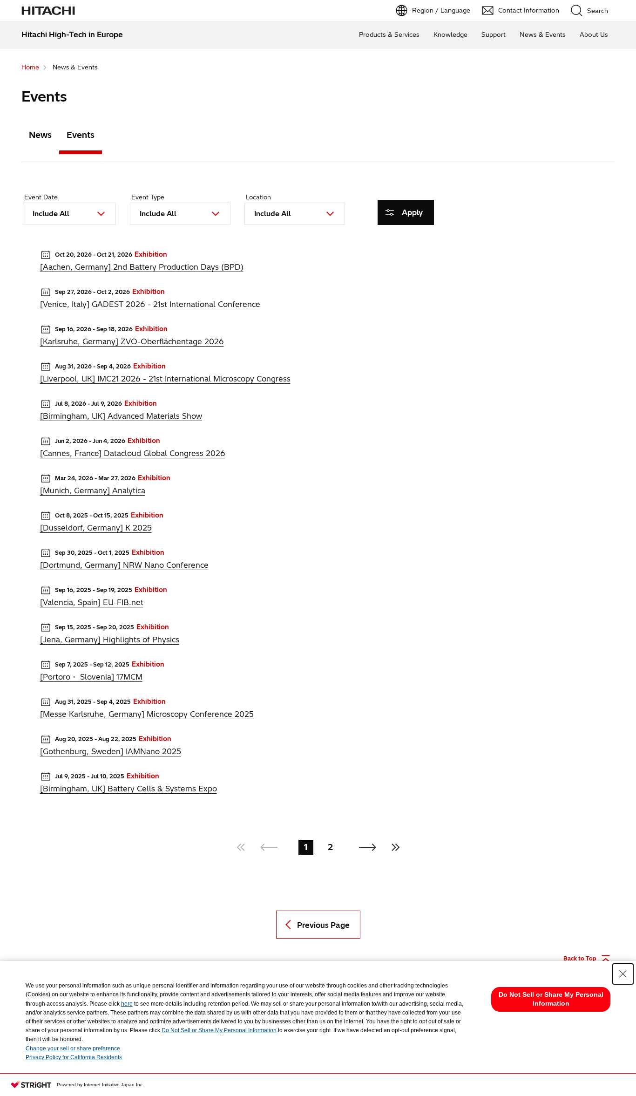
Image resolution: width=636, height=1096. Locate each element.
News (40, 134)
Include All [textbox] (51, 213)
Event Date (41, 197)
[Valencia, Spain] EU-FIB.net (91, 602)
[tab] (40, 137)
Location (258, 197)
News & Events (543, 34)
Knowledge (450, 34)
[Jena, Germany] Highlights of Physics (109, 639)
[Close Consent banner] (623, 974)
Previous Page (323, 925)
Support (493, 34)
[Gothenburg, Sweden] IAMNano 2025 (110, 751)
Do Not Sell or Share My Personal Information (219, 1030)
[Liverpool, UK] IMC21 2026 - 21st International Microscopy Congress (165, 378)
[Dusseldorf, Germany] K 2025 (96, 527)
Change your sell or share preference (73, 1048)
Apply (412, 212)
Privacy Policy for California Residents (74, 1057)
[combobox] (69, 214)
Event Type (147, 197)
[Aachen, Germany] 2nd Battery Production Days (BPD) (142, 267)
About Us (594, 34)
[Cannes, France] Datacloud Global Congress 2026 (132, 453)
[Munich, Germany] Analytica (92, 490)
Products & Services (389, 34)
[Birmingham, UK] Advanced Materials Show (121, 416)
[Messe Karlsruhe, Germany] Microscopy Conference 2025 (147, 714)
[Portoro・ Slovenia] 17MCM (91, 676)
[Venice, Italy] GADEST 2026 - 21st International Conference (150, 304)
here (127, 1004)
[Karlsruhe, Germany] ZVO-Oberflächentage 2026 (132, 341)
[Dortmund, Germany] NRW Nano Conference (124, 565)
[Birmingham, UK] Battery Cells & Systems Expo (128, 788)
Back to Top (579, 958)
